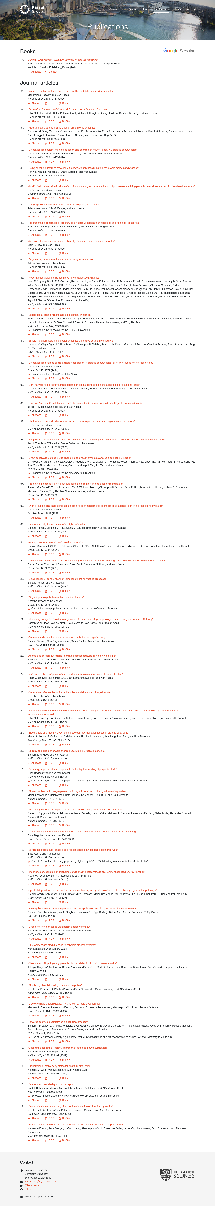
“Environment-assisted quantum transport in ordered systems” (62, 945)
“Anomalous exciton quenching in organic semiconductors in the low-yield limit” (72, 655)
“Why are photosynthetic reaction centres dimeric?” (56, 597)
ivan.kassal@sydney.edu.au (40, 1181)
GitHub (28, 1189)
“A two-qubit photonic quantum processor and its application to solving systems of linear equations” (82, 908)
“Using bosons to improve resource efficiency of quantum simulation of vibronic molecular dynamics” (83, 168)
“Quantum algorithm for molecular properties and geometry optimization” (68, 1047)
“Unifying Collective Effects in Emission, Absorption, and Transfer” (64, 204)
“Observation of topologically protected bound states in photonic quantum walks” (72, 963)
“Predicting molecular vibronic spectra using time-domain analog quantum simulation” (75, 483)
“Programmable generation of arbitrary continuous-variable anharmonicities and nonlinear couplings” (83, 223)
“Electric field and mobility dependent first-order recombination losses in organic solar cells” (78, 732)
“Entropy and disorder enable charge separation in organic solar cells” (66, 751)
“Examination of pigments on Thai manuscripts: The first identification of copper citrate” (76, 1124)
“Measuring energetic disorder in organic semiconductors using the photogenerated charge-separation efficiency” (90, 619)
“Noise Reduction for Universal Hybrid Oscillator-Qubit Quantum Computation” (71, 91)
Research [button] (115, 9)
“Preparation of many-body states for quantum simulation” (59, 1066)
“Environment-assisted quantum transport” (51, 1084)
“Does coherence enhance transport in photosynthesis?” (59, 926)
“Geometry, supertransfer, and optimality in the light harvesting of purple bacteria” (72, 769)
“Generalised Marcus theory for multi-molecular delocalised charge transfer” (69, 692)
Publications (161, 9)
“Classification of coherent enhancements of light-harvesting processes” (67, 579)
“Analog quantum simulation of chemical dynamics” (56, 542)
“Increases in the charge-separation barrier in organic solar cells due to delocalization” (75, 674)
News (177, 9)
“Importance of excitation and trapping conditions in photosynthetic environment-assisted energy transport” (86, 872)
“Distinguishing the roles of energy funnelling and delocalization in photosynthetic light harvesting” (82, 831)
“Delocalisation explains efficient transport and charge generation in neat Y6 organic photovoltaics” (82, 149)
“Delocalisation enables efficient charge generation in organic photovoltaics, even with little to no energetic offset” (90, 362)
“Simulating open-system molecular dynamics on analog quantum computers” (71, 340)
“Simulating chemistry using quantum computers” (55, 985)
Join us (190, 9)
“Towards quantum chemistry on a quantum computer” (58, 1022)
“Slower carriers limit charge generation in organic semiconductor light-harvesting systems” (78, 791)
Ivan (145, 9)
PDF (51, 103)
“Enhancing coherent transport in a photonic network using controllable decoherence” (75, 809)
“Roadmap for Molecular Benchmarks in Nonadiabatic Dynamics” (64, 277)
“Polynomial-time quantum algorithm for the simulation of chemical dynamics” (70, 1106)
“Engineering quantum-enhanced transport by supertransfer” (61, 259)
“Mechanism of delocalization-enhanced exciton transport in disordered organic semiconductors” (81, 421)
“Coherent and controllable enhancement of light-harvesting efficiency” (67, 637)
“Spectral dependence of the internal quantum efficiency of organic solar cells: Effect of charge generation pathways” (92, 890)
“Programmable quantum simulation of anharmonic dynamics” (62, 127)
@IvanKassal (32, 1185)
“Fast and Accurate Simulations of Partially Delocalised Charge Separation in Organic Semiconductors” (85, 403)
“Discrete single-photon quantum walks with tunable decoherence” (64, 1003)
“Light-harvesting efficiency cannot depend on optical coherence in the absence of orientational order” (84, 384)
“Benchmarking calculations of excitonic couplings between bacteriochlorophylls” (73, 850)
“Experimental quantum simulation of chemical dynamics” (59, 315)
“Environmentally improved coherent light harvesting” (57, 524)
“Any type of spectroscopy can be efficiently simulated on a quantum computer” (71, 241)
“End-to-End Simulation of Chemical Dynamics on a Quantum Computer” (68, 109)
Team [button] (132, 9)
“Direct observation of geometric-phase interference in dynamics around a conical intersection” (80, 458)
